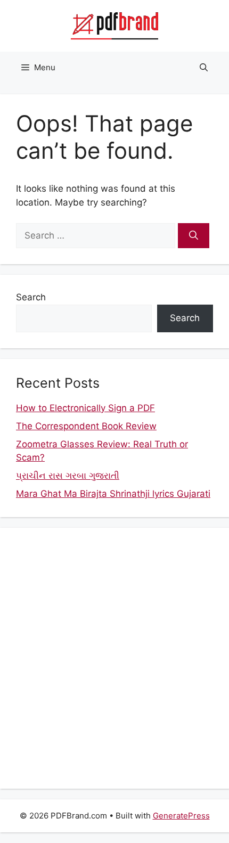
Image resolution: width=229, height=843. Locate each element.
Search (31, 297)
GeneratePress (181, 816)
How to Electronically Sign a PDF (85, 408)
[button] (203, 68)
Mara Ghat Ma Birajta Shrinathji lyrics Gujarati (113, 493)
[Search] (193, 236)
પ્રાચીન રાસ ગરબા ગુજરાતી (67, 475)
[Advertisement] (114, 658)
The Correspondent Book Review (86, 426)
